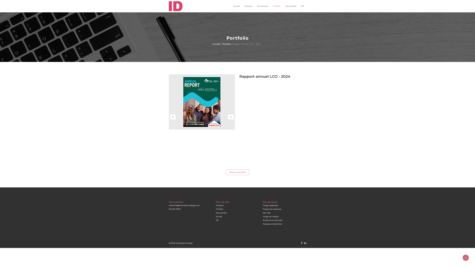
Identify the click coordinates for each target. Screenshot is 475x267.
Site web (266, 213)
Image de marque (271, 216)
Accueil (236, 6)
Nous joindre (290, 6)
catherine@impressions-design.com (184, 205)
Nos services (262, 6)
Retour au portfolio (237, 172)
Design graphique (270, 205)
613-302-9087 (175, 209)
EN (302, 6)
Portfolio (276, 6)
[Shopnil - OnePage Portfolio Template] (175, 6)
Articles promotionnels (272, 220)
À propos (248, 6)
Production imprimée (272, 209)
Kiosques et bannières (272, 224)
